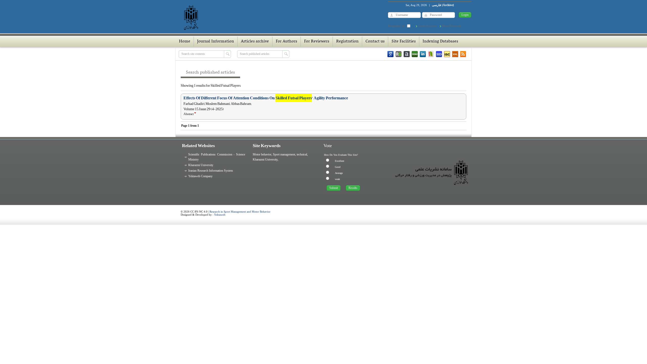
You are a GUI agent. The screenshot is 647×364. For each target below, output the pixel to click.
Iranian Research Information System (210, 170)
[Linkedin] (423, 54)
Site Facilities (403, 41)
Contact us (375, 41)
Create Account (427, 26)
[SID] (439, 54)
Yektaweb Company (200, 176)
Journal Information (215, 41)
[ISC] (447, 54)
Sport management (284, 154)
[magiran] (431, 54)
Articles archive (255, 41)
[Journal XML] (455, 54)
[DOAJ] (415, 54)
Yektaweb (219, 214)
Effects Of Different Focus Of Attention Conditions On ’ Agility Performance (265, 98)
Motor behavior (262, 154)
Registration (347, 41)
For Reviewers (316, 41)
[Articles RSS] (463, 54)
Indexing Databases (440, 41)
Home (184, 41)
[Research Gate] (399, 54)
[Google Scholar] (390, 54)
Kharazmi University (200, 165)
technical (302, 154)
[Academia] (407, 54)
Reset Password (451, 26)
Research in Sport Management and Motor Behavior (240, 211)
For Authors (286, 41)
